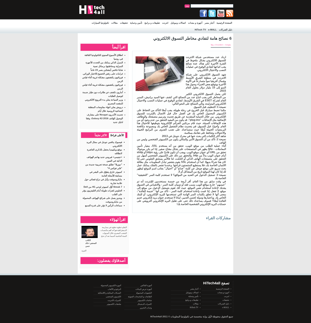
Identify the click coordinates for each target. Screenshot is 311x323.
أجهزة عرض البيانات (143, 289)
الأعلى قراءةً (117, 135)
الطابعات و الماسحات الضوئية (140, 296)
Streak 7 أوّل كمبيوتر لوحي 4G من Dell (103, 187)
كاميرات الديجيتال (144, 304)
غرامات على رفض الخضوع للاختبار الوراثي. (102, 73)
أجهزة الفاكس (146, 285)
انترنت (165, 23)
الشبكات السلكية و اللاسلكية (109, 293)
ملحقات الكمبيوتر (114, 304)
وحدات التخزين (146, 308)
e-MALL (212, 29)
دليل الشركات (225, 29)
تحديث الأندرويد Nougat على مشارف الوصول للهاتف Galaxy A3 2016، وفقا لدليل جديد (104, 118)
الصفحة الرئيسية (224, 23)
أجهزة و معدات (195, 23)
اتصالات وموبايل (178, 23)
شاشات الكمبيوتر (145, 300)
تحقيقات (124, 23)
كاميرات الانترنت (114, 300)
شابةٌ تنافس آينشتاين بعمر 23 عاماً (107, 70)
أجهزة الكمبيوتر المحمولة (111, 285)
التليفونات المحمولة (144, 293)
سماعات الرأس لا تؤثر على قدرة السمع (103, 205)
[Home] (92, 15)
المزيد (83, 250)
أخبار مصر (209, 23)
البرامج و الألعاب (114, 289)
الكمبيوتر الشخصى (113, 296)
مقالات (114, 23)
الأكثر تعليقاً (101, 135)
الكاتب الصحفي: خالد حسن (91, 243)
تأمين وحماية (136, 23)
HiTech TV (200, 29)
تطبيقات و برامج (152, 23)
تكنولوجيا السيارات (100, 23)
